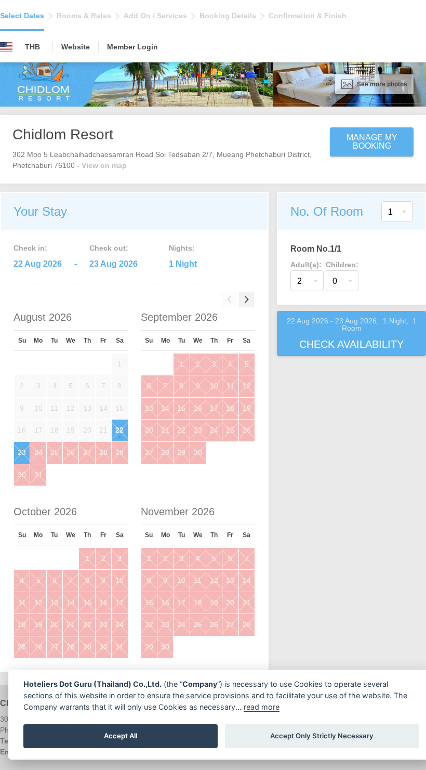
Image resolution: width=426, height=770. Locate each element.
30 (22, 475)
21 (165, 430)
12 (247, 386)
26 (70, 452)
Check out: (108, 248)
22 (119, 430)
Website (75, 47)
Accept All (120, 736)
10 (214, 386)
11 (230, 386)
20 (149, 430)
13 (149, 408)
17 (214, 408)
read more (261, 706)
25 (54, 452)
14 (165, 408)
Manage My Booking (372, 141)
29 (119, 452)
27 (87, 452)
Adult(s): (306, 264)
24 (38, 452)
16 (198, 408)
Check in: (30, 248)
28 (103, 452)
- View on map (102, 165)
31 (38, 475)
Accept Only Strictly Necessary (322, 736)
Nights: (182, 248)
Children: (342, 264)
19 (247, 408)
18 (230, 408)
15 (181, 408)
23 (22, 452)
